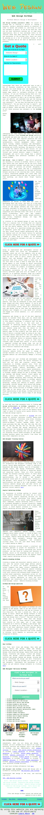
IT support (25, 758)
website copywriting (17, 755)
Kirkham (38, 109)
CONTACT (33, 12)
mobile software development (19, 761)
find (8, 647)
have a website (35, 154)
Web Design (6, 415)
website (26, 26)
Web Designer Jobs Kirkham (30, 770)
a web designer (36, 746)
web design (37, 432)
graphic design (24, 756)
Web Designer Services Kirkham (15, 669)
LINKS (24, 12)
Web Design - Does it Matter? (13, 160)
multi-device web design (32, 384)
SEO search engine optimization (30, 750)
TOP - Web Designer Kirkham (12, 778)
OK (33, 814)
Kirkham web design (26, 135)
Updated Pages (22, 799)
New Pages (12, 799)
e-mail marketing (19, 751)
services (21, 387)
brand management (32, 760)
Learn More (24, 814)
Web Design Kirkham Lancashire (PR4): (16, 23)
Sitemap (4, 799)
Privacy (39, 799)
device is (21, 338)
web (27, 359)
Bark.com (16, 407)
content (12, 336)
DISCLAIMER (39, 12)
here (22, 487)
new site (24, 137)
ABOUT (28, 12)
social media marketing (29, 753)
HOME (20, 12)
